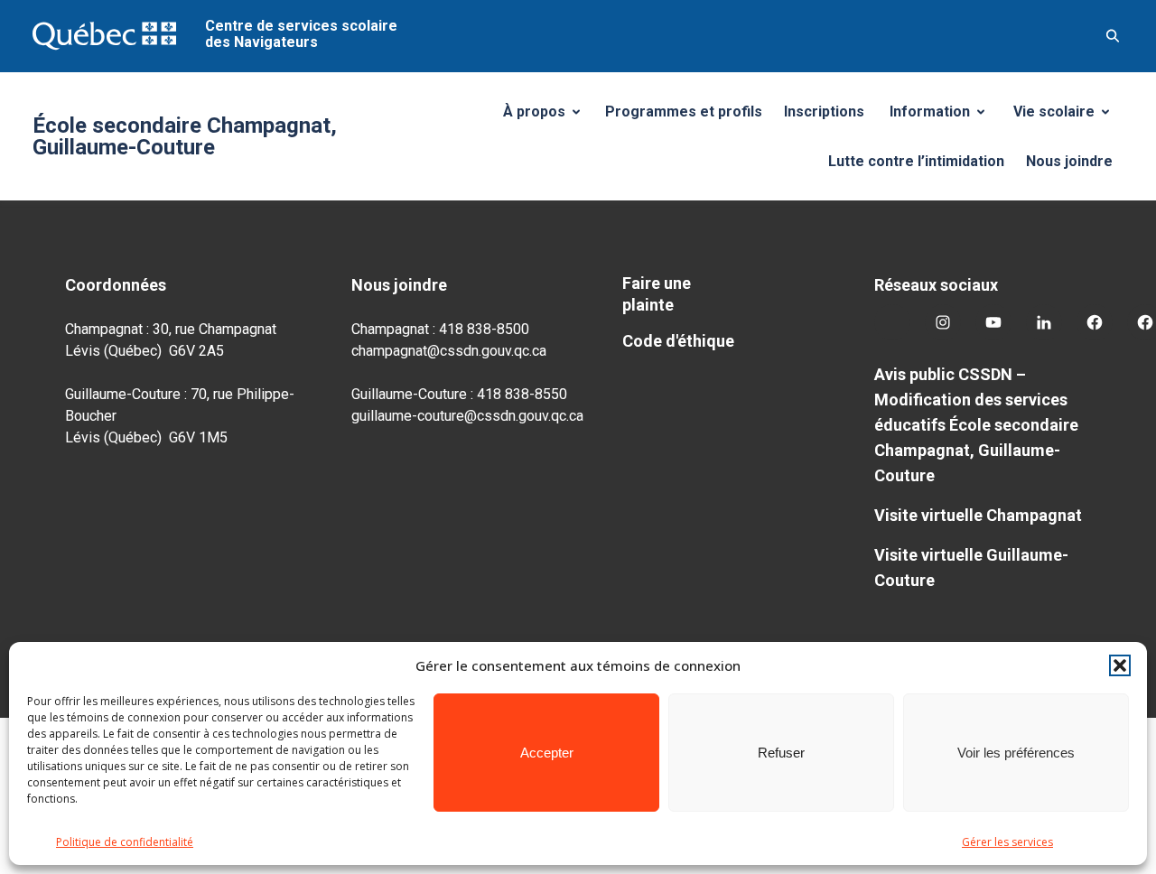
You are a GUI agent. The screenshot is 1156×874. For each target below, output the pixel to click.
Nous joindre (1069, 161)
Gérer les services (1007, 842)
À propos (548, 116)
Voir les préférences (1016, 752)
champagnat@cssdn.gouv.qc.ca (448, 350)
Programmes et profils (683, 111)
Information (944, 116)
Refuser (781, 752)
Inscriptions (824, 111)
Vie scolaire (1067, 116)
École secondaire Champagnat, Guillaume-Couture (185, 136)
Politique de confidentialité (124, 842)
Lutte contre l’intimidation (916, 161)
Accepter (546, 752)
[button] (1120, 665)
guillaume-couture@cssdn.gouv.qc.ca (467, 415)
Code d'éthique (678, 340)
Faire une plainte (656, 294)
